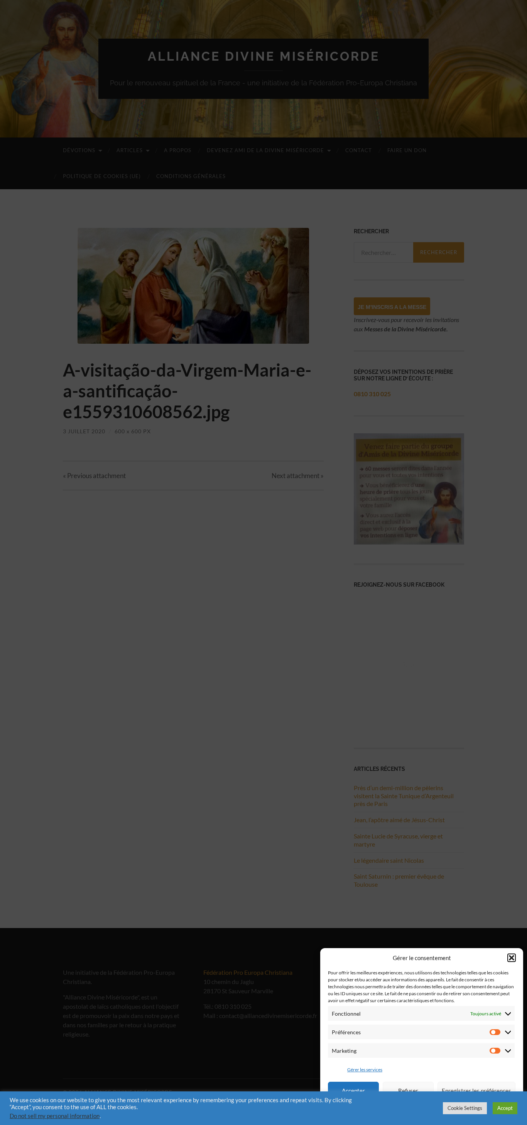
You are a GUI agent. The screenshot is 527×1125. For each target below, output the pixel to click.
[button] (511, 958)
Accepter (353, 1090)
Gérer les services (364, 1069)
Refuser (408, 1090)
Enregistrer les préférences (476, 1090)
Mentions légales (377, 1111)
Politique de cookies (471, 1111)
